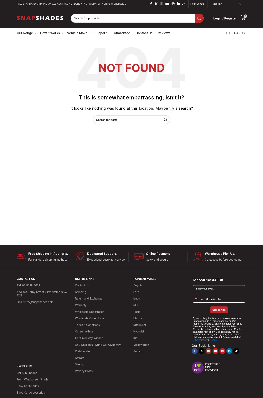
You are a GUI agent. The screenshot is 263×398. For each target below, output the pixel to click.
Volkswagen (141, 344)
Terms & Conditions (87, 324)
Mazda (137, 318)
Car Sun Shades (27, 372)
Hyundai (138, 331)
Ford (136, 292)
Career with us (84, 331)
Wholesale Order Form (89, 318)
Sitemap (80, 364)
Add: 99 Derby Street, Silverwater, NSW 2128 (42, 293)
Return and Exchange (88, 298)
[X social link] (156, 4)
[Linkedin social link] (178, 4)
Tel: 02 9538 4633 (28, 285)
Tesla (136, 311)
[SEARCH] (199, 18)
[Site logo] (40, 18)
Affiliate (79, 357)
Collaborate (82, 351)
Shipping (80, 292)
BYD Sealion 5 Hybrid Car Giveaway (98, 344)
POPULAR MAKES (144, 278)
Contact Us (82, 285)
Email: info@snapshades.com (35, 302)
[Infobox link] (43, 257)
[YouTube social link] (167, 4)
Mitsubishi (139, 324)
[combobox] (198, 299)
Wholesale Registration (89, 311)
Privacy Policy (84, 371)
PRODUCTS (24, 366)
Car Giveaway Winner (89, 338)
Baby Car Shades (28, 386)
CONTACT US (26, 278)
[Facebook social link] (151, 4)
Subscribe (219, 309)
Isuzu (136, 298)
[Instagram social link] (161, 4)
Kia (135, 338)
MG (135, 305)
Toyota (137, 285)
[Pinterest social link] (173, 4)
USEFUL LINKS (85, 278)
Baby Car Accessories (31, 392)
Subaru (137, 351)
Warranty (80, 305)
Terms (213, 340)
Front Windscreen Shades (33, 379)
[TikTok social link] (183, 4)
